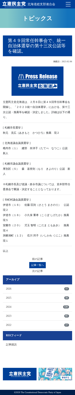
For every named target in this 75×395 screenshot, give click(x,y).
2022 (37, 325)
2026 (37, 288)
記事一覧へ (37, 265)
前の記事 (37, 259)
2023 (37, 315)
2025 (37, 297)
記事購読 (11, 344)
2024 (37, 306)
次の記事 (37, 271)
